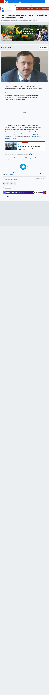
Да (3, 10)
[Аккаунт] (47, 1)
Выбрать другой (8, 10)
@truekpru (10, 175)
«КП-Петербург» (28, 158)
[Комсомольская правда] (11, 1)
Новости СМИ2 (6, 197)
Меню (2, 1)
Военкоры (22, 8)
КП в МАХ (37, 8)
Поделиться (44, 47)
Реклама (38, 5)
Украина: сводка (30, 8)
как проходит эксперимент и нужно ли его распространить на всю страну (29, 147)
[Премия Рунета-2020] (19, 1)
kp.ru (44, 178)
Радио (31, 5)
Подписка (44, 5)
